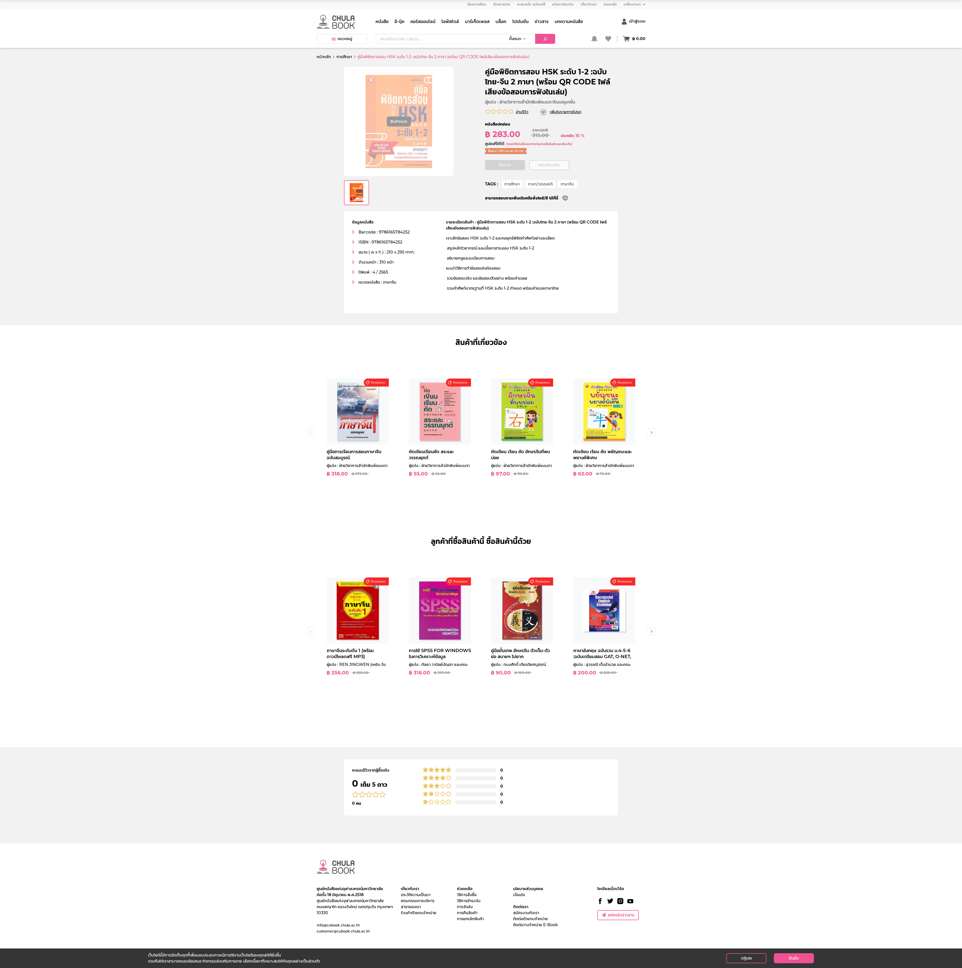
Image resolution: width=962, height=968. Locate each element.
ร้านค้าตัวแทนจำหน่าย (418, 912)
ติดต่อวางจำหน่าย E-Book (535, 924)
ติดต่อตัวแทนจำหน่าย (530, 918)
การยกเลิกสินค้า (470, 918)
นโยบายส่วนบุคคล (528, 888)
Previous (311, 432)
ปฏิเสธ (746, 958)
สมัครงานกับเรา (526, 912)
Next (651, 432)
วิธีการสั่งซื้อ (466, 894)
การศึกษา (512, 184)
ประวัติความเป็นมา (415, 894)
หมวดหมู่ (345, 38)
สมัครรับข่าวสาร (621, 915)
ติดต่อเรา (520, 906)
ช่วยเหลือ (464, 888)
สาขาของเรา (411, 906)
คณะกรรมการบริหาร (417, 900)
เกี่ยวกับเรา (410, 888)
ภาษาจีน (567, 184)
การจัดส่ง (465, 906)
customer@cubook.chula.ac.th (343, 931)
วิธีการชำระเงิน (468, 900)
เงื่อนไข (519, 894)
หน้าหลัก (324, 56)
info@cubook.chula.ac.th (338, 925)
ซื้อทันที (505, 165)
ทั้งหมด (515, 38)
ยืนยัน (794, 958)
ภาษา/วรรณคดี (540, 184)
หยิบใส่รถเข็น (549, 165)
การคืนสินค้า (467, 912)
